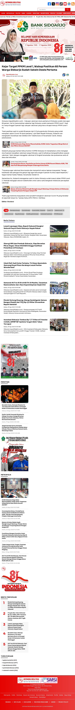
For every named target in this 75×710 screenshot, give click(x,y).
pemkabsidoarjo (15, 210)
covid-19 (50, 210)
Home (3, 13)
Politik (18, 13)
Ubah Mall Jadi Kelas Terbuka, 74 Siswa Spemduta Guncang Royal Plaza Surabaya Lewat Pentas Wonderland (25, 265)
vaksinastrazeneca (46, 214)
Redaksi (8, 702)
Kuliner (59, 13)
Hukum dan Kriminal (29, 695)
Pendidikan (42, 697)
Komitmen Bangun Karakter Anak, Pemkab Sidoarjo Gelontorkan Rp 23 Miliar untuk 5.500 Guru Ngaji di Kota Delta (14, 536)
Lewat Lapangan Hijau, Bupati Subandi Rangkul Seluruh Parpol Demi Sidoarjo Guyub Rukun (23, 227)
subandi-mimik (10, 670)
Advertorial (45, 13)
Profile (52, 13)
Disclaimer (27, 702)
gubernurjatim (10, 660)
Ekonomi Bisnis (40, 695)
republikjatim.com (12, 74)
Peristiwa (36, 13)
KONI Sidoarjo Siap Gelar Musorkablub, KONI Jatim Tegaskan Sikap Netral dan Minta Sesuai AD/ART (39, 145)
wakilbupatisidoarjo (32, 214)
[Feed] (73, 5)
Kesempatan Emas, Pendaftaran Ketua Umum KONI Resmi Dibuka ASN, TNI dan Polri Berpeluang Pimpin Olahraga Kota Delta (39, 164)
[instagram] (58, 5)
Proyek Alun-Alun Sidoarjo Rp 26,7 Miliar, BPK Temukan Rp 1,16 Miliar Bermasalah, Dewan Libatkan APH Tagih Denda (17, 616)
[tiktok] (61, 5)
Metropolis (10, 13)
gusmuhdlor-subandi (38, 210)
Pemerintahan (33, 697)
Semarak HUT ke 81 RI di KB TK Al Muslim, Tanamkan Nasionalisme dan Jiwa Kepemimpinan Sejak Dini (25, 284)
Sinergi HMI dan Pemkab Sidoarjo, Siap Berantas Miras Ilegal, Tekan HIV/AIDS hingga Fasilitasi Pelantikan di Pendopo (24, 246)
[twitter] (54, 5)
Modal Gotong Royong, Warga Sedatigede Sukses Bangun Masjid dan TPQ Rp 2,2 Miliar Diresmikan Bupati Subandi (25, 302)
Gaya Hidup (67, 13)
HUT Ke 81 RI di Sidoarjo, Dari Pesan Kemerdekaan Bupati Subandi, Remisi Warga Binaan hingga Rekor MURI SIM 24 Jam (14, 558)
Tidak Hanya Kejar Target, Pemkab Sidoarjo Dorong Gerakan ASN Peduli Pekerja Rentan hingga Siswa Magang (14, 547)
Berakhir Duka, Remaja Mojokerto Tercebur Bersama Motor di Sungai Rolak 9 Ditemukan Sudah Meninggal (14, 406)
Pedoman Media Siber (41, 702)
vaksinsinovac (9, 214)
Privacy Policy (63, 702)
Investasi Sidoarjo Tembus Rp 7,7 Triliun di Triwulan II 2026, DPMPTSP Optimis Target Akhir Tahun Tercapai (25, 322)
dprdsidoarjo (26, 210)
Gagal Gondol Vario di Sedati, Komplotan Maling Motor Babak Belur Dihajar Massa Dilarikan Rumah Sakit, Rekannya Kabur (14, 428)
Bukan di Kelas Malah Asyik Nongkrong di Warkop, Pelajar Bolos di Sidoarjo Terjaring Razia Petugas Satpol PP (40, 190)
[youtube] (65, 5)
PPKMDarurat (58, 214)
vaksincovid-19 (59, 210)
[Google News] (69, 5)
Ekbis (23, 13)
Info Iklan (17, 702)
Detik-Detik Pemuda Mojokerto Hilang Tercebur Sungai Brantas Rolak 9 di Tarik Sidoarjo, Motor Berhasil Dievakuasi (13, 417)
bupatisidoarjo (19, 214)
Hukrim (28, 13)
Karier (53, 702)
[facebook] (50, 5)
